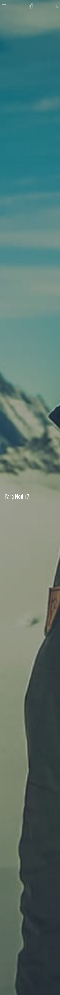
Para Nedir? (16, 496)
